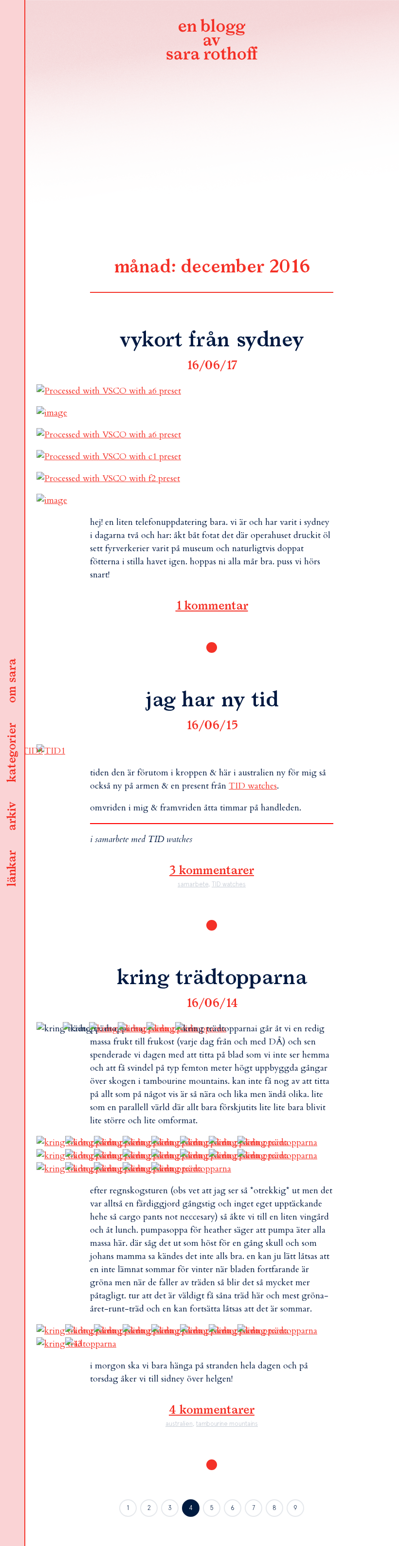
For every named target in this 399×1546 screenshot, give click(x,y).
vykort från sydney (212, 340)
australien (179, 1423)
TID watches (253, 786)
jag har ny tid (211, 700)
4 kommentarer (211, 1410)
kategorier (12, 753)
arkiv (12, 816)
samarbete (193, 884)
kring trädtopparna (212, 978)
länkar (12, 869)
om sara (12, 681)
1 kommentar (212, 606)
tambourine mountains (227, 1423)
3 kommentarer (211, 871)
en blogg (211, 41)
